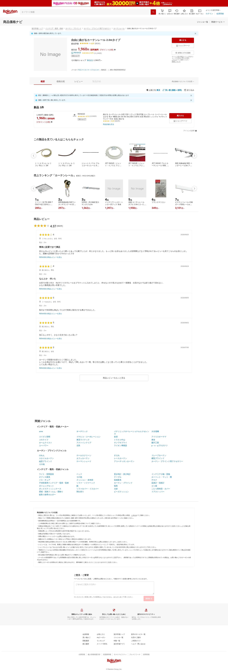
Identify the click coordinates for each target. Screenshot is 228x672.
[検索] (153, 12)
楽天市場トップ (37, 28)
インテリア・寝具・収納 (54, 28)
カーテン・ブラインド (73, 28)
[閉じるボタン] (195, 33)
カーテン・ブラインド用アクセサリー (97, 28)
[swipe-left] (34, 156)
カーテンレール (119, 28)
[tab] (43, 81)
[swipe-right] (194, 156)
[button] (170, 12)
